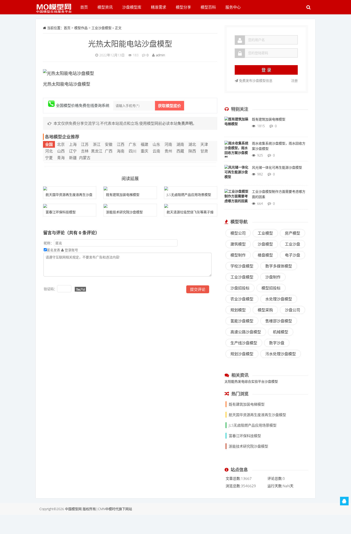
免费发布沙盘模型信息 (255, 80)
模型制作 (238, 255)
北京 (61, 144)
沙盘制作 (273, 277)
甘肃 (204, 151)
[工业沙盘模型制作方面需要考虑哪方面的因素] (236, 198)
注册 (294, 80)
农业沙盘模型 (241, 299)
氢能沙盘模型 (241, 321)
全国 (49, 144)
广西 (108, 151)
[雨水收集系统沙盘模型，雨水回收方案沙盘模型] (236, 150)
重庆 (144, 151)
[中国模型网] (55, 6)
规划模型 (238, 310)
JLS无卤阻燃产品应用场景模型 (189, 194)
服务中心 (233, 7)
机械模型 (280, 332)
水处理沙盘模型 (278, 299)
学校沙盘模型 (241, 266)
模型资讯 (105, 7)
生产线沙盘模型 (243, 343)
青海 (61, 157)
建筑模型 (238, 244)
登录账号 (71, 250)
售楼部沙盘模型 (278, 321)
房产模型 (292, 233)
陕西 (192, 151)
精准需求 (158, 7)
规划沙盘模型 (241, 353)
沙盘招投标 (240, 288)
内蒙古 (84, 157)
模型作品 (81, 28)
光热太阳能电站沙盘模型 (130, 43)
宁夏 (49, 157)
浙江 (97, 144)
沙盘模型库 (131, 7)
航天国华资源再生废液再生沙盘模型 (257, 414)
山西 (61, 151)
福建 (144, 144)
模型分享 (183, 7)
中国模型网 (73, 509)
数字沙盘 (276, 343)
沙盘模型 (265, 244)
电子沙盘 (292, 255)
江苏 (85, 144)
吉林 (85, 151)
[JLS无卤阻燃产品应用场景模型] (190, 188)
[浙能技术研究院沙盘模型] (130, 206)
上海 (73, 144)
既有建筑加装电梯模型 (122, 194)
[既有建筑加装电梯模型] (130, 188)
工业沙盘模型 (101, 28)
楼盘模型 (265, 255)
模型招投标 (271, 288)
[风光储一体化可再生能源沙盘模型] (236, 174)
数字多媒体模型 (278, 266)
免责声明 (185, 123)
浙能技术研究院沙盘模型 (124, 212)
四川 (132, 151)
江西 (120, 144)
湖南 (180, 144)
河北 (49, 151)
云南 (156, 151)
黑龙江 (96, 151)
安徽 (108, 144)
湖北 (192, 144)
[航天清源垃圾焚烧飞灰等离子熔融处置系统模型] (190, 206)
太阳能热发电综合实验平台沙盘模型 (251, 381)
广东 (132, 144)
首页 (84, 7)
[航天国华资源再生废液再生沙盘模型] (69, 188)
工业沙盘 (292, 244)
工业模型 (265, 233)
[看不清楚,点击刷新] (80, 289)
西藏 (180, 151)
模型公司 (238, 233)
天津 (204, 144)
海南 (120, 151)
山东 (156, 144)
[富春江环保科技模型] (69, 206)
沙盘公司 (292, 310)
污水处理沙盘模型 (280, 353)
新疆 (73, 157)
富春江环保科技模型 (61, 212)
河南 (168, 144)
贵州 (168, 151)
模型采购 (265, 310)
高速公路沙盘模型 (245, 332)
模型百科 (208, 7)
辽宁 (73, 151)
